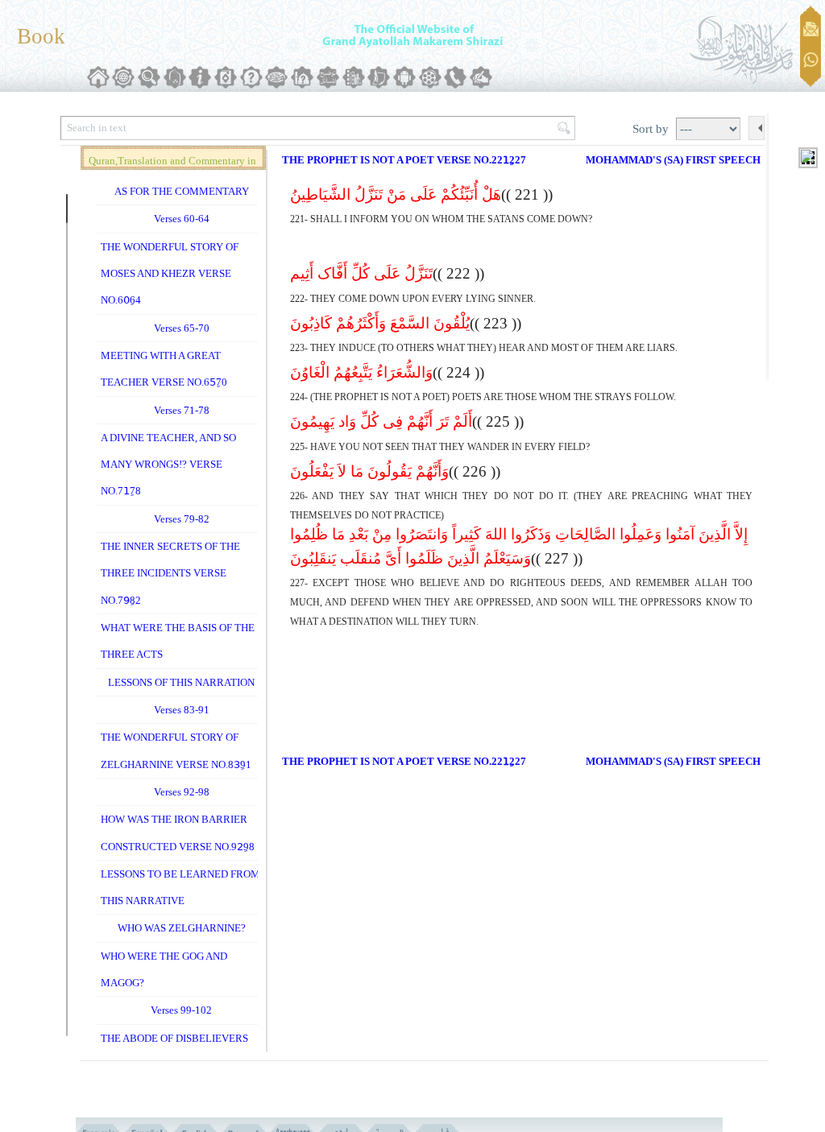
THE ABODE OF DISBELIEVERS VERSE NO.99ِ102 (174, 1051)
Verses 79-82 (181, 519)
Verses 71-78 (181, 410)
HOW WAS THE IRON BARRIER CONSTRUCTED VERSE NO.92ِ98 (178, 832)
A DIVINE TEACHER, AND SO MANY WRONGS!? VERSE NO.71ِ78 (168, 465)
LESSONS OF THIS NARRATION (181, 682)
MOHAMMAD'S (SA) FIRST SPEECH (673, 160)
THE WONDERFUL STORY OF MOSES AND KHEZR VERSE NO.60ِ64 (169, 274)
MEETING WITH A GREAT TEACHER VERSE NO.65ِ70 (164, 368)
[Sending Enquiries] (811, 29)
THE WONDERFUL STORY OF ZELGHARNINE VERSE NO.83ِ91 (176, 750)
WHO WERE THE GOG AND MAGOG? (164, 969)
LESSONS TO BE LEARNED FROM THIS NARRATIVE (180, 887)
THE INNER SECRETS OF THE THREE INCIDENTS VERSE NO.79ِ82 (170, 573)
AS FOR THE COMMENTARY (181, 191)
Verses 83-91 (181, 710)
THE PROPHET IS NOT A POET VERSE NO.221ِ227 (404, 160)
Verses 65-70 (181, 328)
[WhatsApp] (811, 60)
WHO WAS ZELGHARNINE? (182, 928)
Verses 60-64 (181, 219)
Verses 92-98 (181, 792)
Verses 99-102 (181, 1010)
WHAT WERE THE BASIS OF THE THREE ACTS (178, 641)
